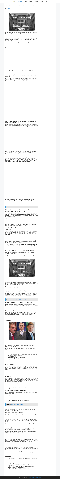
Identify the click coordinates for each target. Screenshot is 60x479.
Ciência (42, 1)
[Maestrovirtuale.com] (14, 1)
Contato (32, 477)
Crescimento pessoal (28, 1)
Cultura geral (20, 1)
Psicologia (36, 1)
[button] (46, 1)
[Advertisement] (21, 55)
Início (6, 10)
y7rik (9, 8)
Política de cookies (38, 477)
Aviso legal (29, 477)
